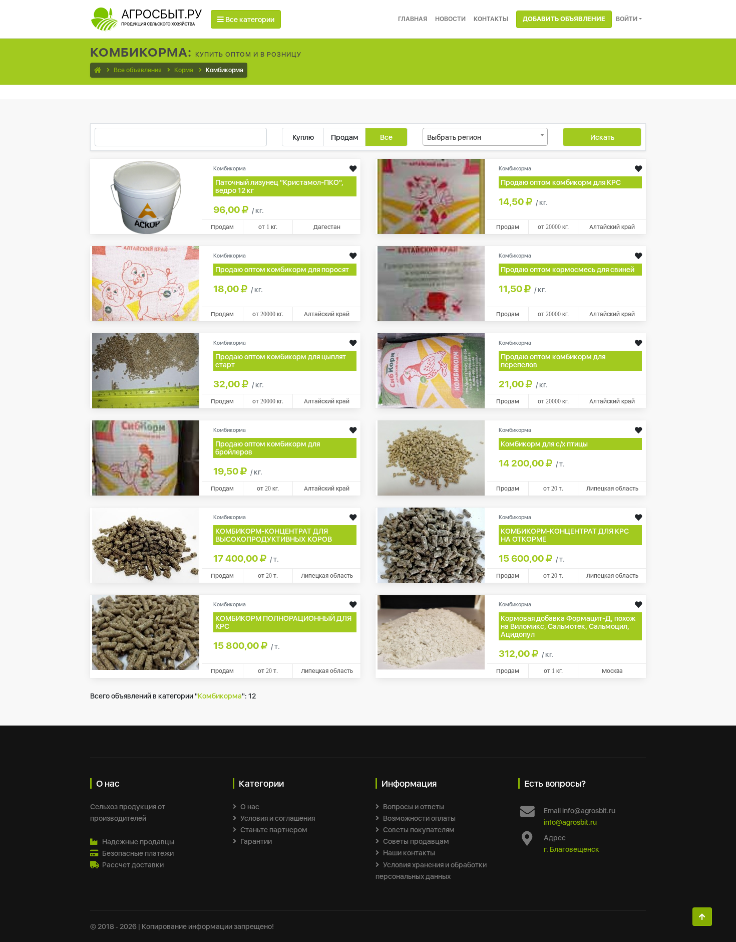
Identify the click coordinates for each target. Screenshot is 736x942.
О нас (249, 806)
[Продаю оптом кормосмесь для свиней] (431, 283)
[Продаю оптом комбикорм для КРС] (431, 195)
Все (386, 137)
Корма (183, 70)
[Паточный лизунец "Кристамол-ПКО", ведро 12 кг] (145, 195)
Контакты (491, 19)
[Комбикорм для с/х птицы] (431, 457)
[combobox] (485, 137)
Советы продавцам (416, 841)
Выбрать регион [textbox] (454, 137)
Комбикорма (220, 695)
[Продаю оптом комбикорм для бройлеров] (145, 457)
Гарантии (256, 841)
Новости (450, 19)
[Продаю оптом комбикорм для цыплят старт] (145, 370)
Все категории (249, 19)
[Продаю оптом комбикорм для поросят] (145, 283)
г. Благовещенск (571, 849)
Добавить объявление (564, 19)
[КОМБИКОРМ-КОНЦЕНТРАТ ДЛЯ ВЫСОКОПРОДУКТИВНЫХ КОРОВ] (145, 544)
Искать (602, 137)
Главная (412, 19)
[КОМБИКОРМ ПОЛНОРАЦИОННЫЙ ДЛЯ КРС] (145, 631)
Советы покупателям (419, 829)
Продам (344, 137)
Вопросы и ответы (413, 806)
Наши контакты (409, 852)
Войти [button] (626, 19)
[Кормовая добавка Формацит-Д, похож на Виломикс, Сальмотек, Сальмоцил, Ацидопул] (431, 631)
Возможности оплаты (419, 818)
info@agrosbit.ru (570, 822)
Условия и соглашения (277, 818)
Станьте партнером (273, 829)
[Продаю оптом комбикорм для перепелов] (431, 370)
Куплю (303, 137)
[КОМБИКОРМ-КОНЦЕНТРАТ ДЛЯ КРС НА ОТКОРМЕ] (431, 544)
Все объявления (138, 70)
